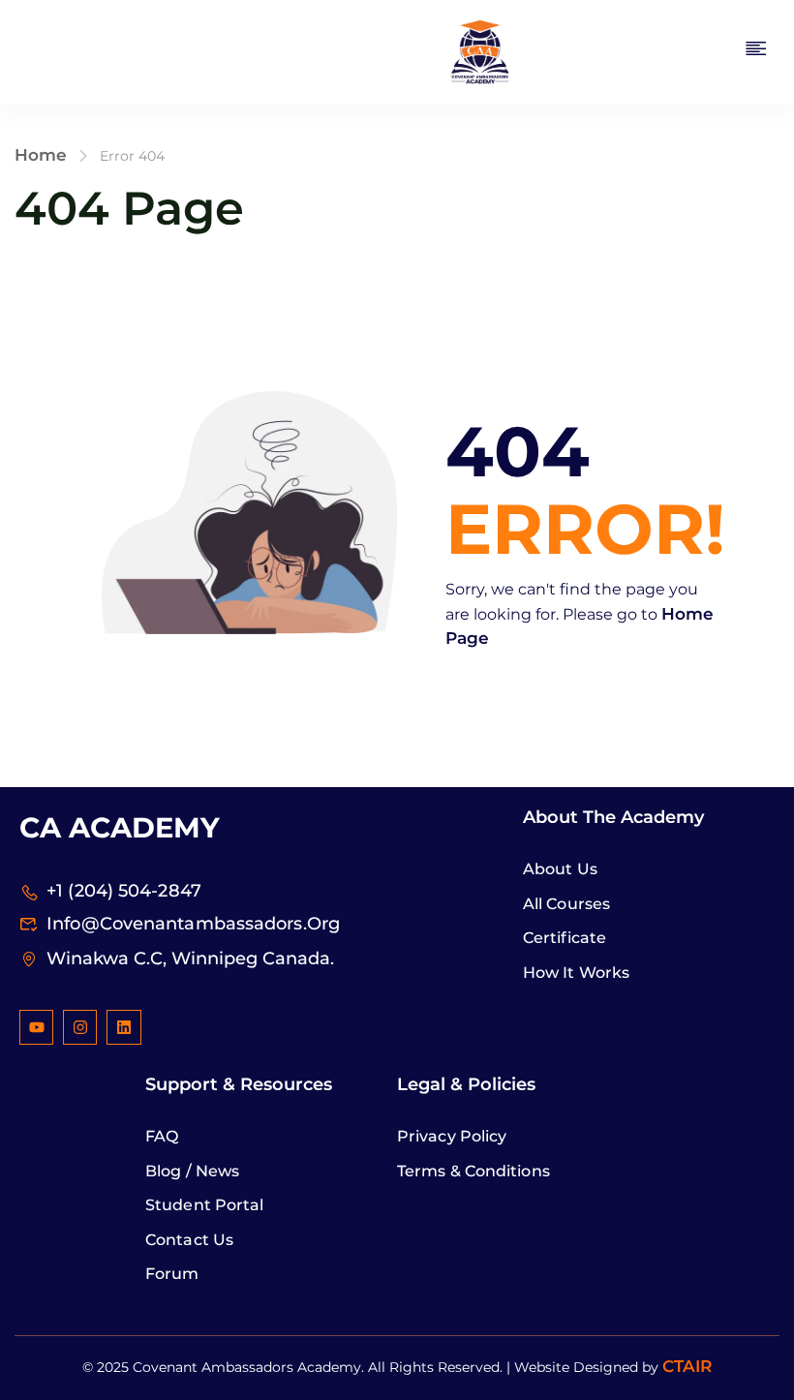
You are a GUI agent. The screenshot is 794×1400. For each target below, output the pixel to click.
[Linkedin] (123, 1027)
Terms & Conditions (473, 1171)
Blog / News (192, 1171)
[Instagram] (80, 1027)
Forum (172, 1273)
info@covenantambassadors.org (193, 923)
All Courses (566, 904)
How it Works (576, 972)
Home (41, 155)
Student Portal (204, 1205)
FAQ (161, 1136)
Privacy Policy (451, 1136)
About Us (560, 869)
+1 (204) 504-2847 (123, 890)
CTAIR (687, 1366)
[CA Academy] (479, 51)
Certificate (564, 937)
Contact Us (189, 1240)
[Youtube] (36, 1027)
